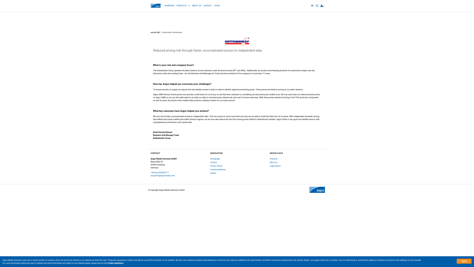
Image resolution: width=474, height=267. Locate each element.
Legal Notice (275, 166)
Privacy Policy (216, 166)
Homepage (169, 5)
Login (217, 5)
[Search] (317, 5)
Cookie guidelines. (116, 263)
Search (213, 173)
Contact (207, 5)
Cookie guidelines (218, 169)
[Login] (321, 5)
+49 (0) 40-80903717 (160, 172)
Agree (464, 261)
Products (182, 5)
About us (196, 5)
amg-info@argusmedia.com (163, 175)
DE (312, 5)
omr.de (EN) (155, 32)
